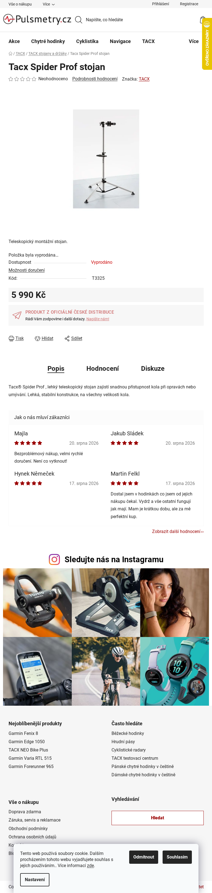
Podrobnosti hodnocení (95, 78)
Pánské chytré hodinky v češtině (143, 766)
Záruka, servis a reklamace (34, 820)
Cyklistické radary (129, 750)
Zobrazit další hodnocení (176, 531)
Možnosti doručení (27, 270)
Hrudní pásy (123, 741)
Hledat (157, 817)
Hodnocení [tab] (102, 368)
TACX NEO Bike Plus (28, 750)
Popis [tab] (55, 368)
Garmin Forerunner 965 (31, 766)
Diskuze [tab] (153, 368)
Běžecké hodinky (128, 733)
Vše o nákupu (20, 4)
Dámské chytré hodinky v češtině (143, 774)
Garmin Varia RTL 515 (30, 758)
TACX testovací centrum (135, 758)
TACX (144, 79)
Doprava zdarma (25, 811)
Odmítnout (143, 857)
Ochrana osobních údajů (32, 836)
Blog (13, 853)
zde (90, 865)
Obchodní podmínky (28, 828)
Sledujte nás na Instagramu (114, 559)
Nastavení (35, 879)
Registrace (189, 4)
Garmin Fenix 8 (23, 733)
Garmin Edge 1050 (27, 741)
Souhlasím (177, 857)
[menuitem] (14, 41)
